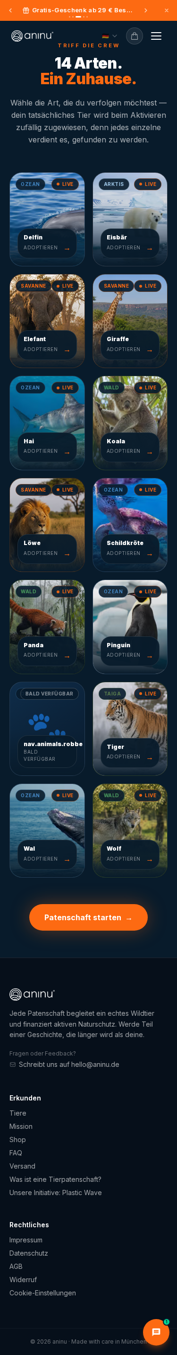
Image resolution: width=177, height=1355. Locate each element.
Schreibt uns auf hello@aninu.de (69, 1064)
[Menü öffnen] (156, 35)
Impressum (25, 1240)
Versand (22, 1166)
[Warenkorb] (134, 35)
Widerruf (23, 1280)
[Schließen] (166, 10)
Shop (17, 1139)
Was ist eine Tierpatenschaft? (55, 1179)
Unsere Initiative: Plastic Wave (55, 1192)
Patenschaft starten (88, 917)
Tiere (17, 1113)
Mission (21, 1126)
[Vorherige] (10, 10)
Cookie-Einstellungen (42, 1293)
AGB (16, 1266)
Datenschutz (28, 1253)
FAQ (15, 1153)
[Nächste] (145, 10)
